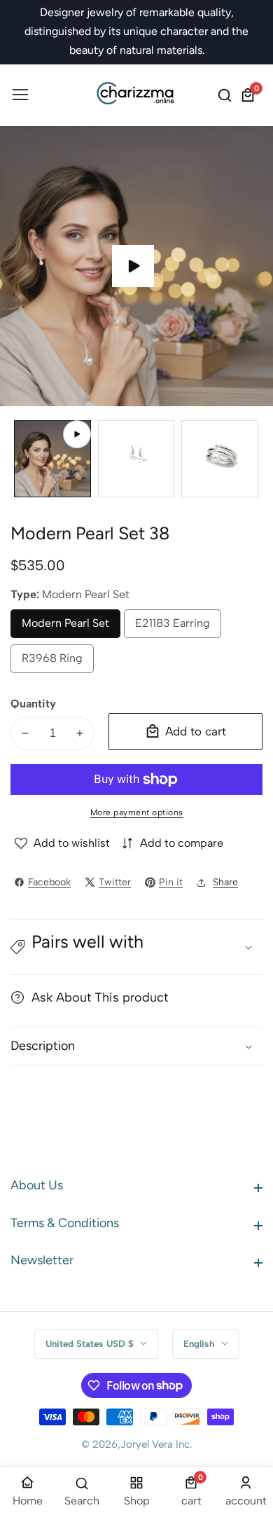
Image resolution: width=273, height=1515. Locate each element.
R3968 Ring (54, 662)
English (200, 1343)
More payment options (136, 812)
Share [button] (225, 882)
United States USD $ (91, 1343)
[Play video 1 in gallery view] (52, 458)
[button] (136, 947)
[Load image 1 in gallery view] (136, 458)
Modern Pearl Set (65, 627)
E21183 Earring (172, 627)
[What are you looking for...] (227, 95)
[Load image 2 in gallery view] (219, 458)
